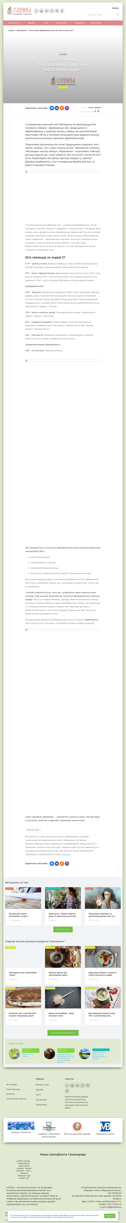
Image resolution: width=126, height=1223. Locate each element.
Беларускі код (14, 23)
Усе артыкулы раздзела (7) (63, 1033)
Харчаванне (61, 23)
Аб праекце (11, 1084)
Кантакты (10, 1094)
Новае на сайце (16, 1043)
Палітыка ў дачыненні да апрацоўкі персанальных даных (76, 1105)
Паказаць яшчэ (63, 929)
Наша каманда (13, 1089)
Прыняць (109, 1216)
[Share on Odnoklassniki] (62, 108)
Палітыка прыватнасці (75, 1099)
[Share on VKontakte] (57, 108)
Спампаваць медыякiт (16, 1099)
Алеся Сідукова (94, 108)
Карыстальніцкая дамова (76, 1096)
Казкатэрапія (96, 23)
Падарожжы (80, 23)
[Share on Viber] (67, 108)
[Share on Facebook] (52, 108)
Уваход (115, 8)
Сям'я (45, 23)
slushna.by (65, 854)
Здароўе (31, 23)
